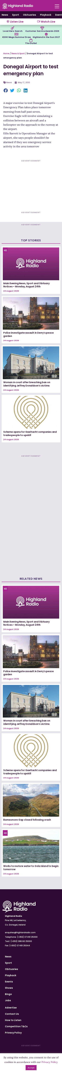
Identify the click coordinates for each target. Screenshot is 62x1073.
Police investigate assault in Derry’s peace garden (28, 334)
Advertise (11, 1007)
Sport (15, 14)
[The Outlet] (31, 40)
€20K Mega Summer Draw (16, 37)
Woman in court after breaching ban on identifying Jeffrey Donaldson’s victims (26, 384)
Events (9, 981)
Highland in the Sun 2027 (46, 37)
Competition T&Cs (16, 1026)
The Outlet (31, 43)
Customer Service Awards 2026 (42, 31)
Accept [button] (31, 1067)
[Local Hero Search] (12, 28)
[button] (5, 90)
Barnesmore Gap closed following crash (27, 819)
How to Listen (13, 1020)
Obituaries (29, 14)
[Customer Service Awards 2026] (42, 28)
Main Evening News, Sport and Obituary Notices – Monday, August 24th (26, 285)
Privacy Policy (13, 1032)
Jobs (8, 1000)
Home (6, 53)
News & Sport (18, 53)
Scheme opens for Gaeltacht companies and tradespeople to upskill (30, 433)
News (5, 14)
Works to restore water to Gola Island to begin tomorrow (31, 867)
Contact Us (12, 1014)
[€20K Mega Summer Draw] (16, 34)
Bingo (8, 994)
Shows (9, 988)
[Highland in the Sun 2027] (46, 34)
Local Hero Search (12, 31)
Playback (45, 14)
